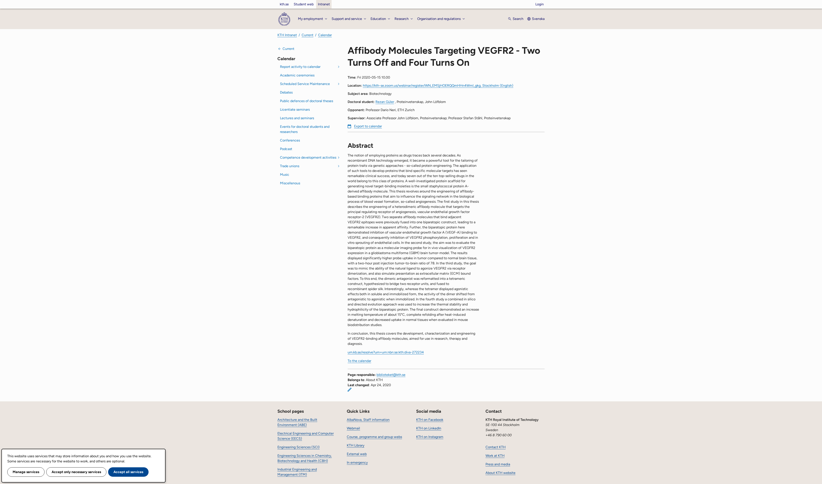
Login (539, 4)
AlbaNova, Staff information (368, 420)
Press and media (497, 464)
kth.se (284, 4)
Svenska (538, 19)
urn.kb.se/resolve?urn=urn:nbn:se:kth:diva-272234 (386, 352)
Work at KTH (495, 456)
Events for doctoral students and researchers (304, 129)
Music (284, 175)
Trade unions (289, 166)
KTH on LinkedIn (428, 428)
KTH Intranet (287, 35)
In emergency (357, 462)
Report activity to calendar (300, 67)
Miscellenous (290, 183)
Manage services (26, 472)
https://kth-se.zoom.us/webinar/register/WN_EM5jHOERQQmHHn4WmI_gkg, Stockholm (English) (438, 85)
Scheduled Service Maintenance (305, 84)
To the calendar (359, 361)
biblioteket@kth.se (391, 375)
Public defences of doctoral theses (306, 101)
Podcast (286, 149)
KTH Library (355, 445)
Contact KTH (495, 447)
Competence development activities (308, 157)
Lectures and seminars (297, 118)
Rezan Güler (384, 102)
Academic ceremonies (297, 75)
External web (357, 454)
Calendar (325, 35)
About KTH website (500, 473)
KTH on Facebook (429, 420)
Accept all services (128, 472)
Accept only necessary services (76, 472)
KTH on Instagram (429, 437)
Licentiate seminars (295, 109)
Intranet (324, 4)
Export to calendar (368, 126)
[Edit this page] (349, 390)
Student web (304, 4)
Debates (286, 92)
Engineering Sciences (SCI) (298, 447)
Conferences (290, 140)
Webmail (353, 428)
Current (307, 35)
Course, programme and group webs (374, 437)
